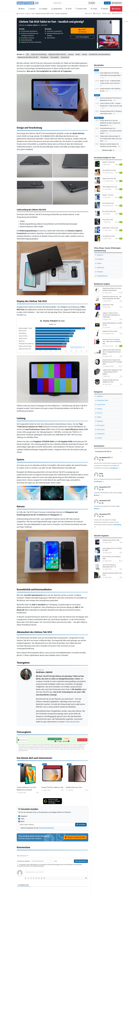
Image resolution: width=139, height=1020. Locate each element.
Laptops (99, 438)
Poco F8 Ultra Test (108, 203)
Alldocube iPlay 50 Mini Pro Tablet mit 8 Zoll (31, 343)
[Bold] (25, 878)
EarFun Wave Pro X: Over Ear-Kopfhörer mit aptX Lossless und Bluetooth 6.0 (110, 123)
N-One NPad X (22, 333)
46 (121, 561)
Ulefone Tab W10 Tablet (25, 346)
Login (108, 3)
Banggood (100, 259)
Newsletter (107, 13)
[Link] (44, 878)
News (22, 9)
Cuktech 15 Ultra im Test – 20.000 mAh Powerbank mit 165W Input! (111, 315)
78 (118, 222)
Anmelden (81, 824)
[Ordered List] (36, 878)
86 (118, 197)
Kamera (84, 54)
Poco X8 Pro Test (108, 220)
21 (118, 230)
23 (118, 238)
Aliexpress (100, 255)
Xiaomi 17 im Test (108, 195)
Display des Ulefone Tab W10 (57, 54)
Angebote (116, 9)
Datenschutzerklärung (46, 828)
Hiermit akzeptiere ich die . (37, 828)
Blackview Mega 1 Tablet (25, 328)
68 (118, 181)
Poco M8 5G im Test (109, 236)
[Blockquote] (41, 878)
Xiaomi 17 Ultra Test (109, 162)
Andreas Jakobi (32, 25)
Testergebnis (44, 57)
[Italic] (28, 878)
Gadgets (44, 9)
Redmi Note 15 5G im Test (110, 228)
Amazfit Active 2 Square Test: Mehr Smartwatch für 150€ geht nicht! (112, 362)
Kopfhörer (100, 421)
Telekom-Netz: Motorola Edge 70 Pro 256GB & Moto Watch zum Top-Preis (111, 138)
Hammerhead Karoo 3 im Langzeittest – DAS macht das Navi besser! (111, 131)
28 (121, 292)
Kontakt (89, 13)
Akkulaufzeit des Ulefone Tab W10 (28, 57)
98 (118, 164)
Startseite (21, 13)
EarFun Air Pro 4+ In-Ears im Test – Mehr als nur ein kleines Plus (112, 341)
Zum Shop (83, 740)
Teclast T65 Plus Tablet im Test (52, 787)
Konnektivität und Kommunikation (99, 54)
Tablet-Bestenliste (72, 722)
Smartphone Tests (102, 400)
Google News (118, 13)
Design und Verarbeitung (38, 54)
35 (118, 189)
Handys (32, 9)
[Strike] (33, 878)
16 (118, 346)
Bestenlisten (57, 9)
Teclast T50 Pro (23, 338)
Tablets (99, 417)
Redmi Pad (22, 341)
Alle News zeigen (107, 150)
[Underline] (31, 878)
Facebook (98, 13)
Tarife (69, 9)
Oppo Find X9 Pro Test (109, 178)
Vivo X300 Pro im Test (109, 170)
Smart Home (101, 429)
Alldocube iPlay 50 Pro (25, 349)
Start (27, 54)
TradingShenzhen (102, 276)
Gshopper (100, 272)
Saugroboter (101, 434)
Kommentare (65, 57)
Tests (22, 819)
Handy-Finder (82, 9)
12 (121, 366)
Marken (105, 9)
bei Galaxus (82, 30)
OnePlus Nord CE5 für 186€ (111, 540)
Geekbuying (100, 267)
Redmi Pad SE (22, 330)
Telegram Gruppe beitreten (76, 837)
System (78, 54)
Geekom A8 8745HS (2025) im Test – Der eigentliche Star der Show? (112, 352)
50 (118, 214)
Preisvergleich (54, 57)
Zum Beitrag (114, 468)
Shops (94, 9)
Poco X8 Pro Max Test (109, 211)
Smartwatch (100, 425)
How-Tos (99, 413)
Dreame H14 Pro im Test (110, 331)
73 (118, 172)
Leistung (70, 54)
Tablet (33, 13)
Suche (92, 3)
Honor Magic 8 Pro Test (110, 187)
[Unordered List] (39, 878)
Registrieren (117, 3)
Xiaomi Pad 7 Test (108, 305)
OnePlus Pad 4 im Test (74, 787)
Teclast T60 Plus (23, 336)
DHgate (99, 263)
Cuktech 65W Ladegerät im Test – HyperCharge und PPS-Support (112, 372)
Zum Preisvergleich (82, 37)
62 (118, 205)
